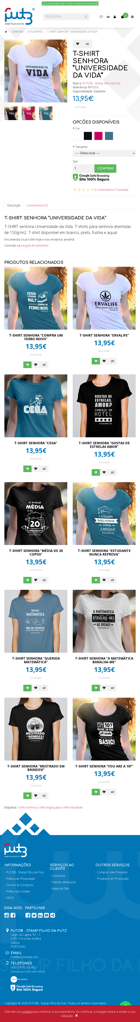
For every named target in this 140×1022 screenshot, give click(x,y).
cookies (27, 1012)
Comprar (105, 168)
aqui (19, 245)
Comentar (122, 190)
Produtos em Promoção (113, 879)
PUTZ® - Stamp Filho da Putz (101, 83)
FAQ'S (10, 898)
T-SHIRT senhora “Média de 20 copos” (36, 552)
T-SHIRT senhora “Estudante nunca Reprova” (104, 552)
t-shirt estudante (72, 807)
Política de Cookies (18, 891)
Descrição (14, 205)
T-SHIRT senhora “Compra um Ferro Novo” (36, 337)
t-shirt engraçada (49, 807)
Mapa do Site (60, 888)
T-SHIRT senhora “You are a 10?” (104, 766)
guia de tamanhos (36, 245)
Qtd (75, 161)
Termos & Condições (20, 885)
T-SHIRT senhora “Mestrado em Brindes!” (36, 768)
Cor (77, 128)
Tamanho (81, 147)
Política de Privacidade (20, 879)
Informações (17, 865)
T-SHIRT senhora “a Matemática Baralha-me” (104, 660)
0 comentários (104, 190)
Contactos (58, 876)
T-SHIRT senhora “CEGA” (35, 443)
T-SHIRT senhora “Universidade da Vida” (72, 31)
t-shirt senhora (27, 807)
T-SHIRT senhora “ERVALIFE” (104, 335)
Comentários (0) (37, 205)
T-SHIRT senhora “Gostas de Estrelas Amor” (104, 445)
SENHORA (17, 31)
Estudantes (35, 31)
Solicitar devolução (64, 882)
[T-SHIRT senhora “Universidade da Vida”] (35, 71)
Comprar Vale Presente (112, 872)
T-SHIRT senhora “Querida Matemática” (36, 660)
